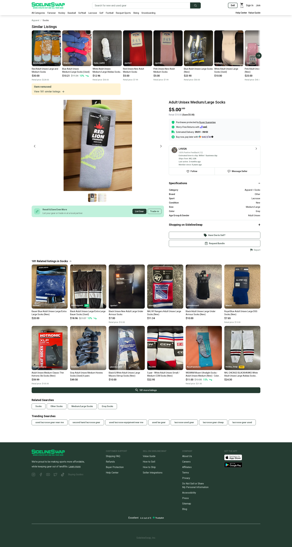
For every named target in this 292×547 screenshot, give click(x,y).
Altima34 (152, 305)
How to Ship (149, 467)
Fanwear (51, 13)
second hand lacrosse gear (86, 422)
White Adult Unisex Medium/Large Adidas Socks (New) (106, 70)
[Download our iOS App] (235, 457)
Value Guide (254, 13)
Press (185, 498)
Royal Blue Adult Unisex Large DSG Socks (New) (240, 313)
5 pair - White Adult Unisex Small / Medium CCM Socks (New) (163, 374)
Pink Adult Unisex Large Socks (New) (259, 70)
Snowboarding (148, 13)
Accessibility (189, 492)
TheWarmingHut (39, 367)
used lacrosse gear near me (49, 422)
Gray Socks (107, 406)
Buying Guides (75, 474)
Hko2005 (152, 367)
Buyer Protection (115, 467)
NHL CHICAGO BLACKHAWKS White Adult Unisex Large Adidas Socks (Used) (241, 374)
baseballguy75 (39, 63)
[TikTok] (62, 475)
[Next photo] (161, 146)
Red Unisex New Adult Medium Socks (133, 70)
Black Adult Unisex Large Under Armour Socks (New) (201, 313)
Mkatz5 (229, 305)
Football (109, 13)
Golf (101, 13)
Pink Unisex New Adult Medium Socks (164, 70)
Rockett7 (36, 305)
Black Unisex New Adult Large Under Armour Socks (126, 313)
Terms (185, 472)
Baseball (72, 13)
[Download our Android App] (242, 465)
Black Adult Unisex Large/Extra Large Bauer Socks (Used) (88, 313)
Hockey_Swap (232, 367)
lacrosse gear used (242, 422)
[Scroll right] (258, 56)
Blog (184, 509)
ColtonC (219, 63)
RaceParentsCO (194, 367)
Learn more (75, 466)
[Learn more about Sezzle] (206, 136)
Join (258, 5)
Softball (82, 13)
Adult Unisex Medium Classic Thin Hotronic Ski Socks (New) (48, 374)
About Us (187, 456)
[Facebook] (41, 475)
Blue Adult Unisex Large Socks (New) (198, 70)
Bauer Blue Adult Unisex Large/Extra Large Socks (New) (49, 313)
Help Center (241, 13)
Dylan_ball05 (99, 63)
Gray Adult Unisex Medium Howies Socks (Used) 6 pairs (86, 374)
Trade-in (154, 211)
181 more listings (148, 390)
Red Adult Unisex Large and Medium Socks (45, 70)
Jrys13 (249, 63)
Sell (233, 5)
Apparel (35, 20)
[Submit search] (195, 5)
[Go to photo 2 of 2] (102, 197)
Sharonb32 (68, 63)
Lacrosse (92, 13)
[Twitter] (55, 475)
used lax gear (159, 422)
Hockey (61, 13)
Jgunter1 (128, 63)
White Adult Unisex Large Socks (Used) (226, 70)
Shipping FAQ (113, 456)
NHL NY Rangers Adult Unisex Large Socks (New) (164, 313)
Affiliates (187, 467)
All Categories (38, 13)
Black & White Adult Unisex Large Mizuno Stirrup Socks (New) (124, 374)
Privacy (186, 478)
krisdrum (75, 367)
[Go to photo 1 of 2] (92, 197)
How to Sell (149, 461)
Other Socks (56, 406)
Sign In (249, 5)
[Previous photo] (35, 146)
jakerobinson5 (193, 305)
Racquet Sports (123, 13)
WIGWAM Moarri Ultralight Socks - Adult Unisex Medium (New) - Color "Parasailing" (202, 374)
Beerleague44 (77, 305)
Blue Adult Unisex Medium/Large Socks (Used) (76, 70)
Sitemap (186, 503)
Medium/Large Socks (82, 406)
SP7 (187, 63)
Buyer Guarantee (207, 122)
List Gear (139, 211)
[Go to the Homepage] (48, 5)
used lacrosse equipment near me (126, 422)
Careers (186, 461)
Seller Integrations (152, 472)
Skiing (136, 13)
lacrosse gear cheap (213, 422)
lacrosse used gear (184, 422)
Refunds (110, 461)
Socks (46, 20)
